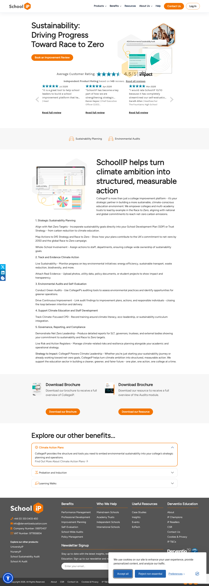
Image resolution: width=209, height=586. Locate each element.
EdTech (136, 527)
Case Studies (139, 512)
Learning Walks (47, 483)
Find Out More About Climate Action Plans (60, 461)
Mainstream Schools (108, 512)
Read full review (51, 112)
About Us (144, 5)
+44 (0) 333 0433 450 (26, 518)
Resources (130, 5)
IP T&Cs (171, 541)
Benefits (114, 5)
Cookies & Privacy (177, 536)
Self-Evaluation (69, 527)
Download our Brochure (63, 411)
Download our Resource (136, 411)
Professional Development (75, 517)
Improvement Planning (73, 522)
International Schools (108, 527)
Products (99, 5)
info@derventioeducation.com (30, 523)
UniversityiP (16, 546)
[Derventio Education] (179, 552)
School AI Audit (18, 561)
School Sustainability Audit (25, 556)
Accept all (123, 574)
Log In (192, 6)
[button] (8, 578)
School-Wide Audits (72, 531)
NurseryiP (15, 551)
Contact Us (174, 6)
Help (158, 5)
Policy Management (72, 536)
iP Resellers (173, 522)
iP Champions (174, 517)
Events (135, 522)
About (170, 512)
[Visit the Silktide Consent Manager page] (197, 574)
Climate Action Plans (51, 447)
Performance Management (76, 512)
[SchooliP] (24, 6)
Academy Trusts (105, 517)
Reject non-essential (150, 574)
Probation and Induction (53, 472)
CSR (169, 527)
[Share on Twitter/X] (3, 267)
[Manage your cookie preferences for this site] (3, 278)
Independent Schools (108, 522)
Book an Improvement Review (52, 57)
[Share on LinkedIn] (3, 272)
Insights (136, 517)
